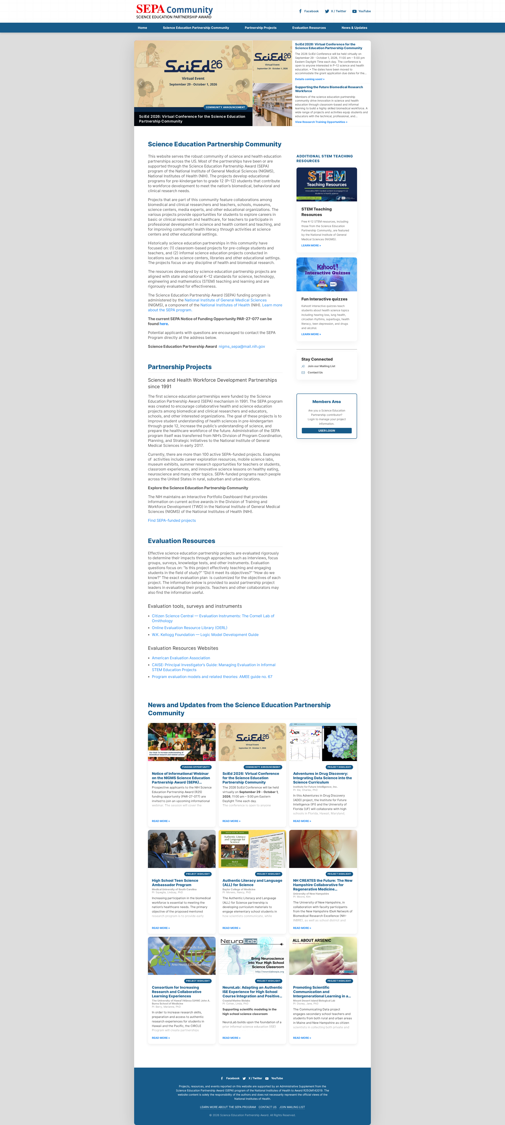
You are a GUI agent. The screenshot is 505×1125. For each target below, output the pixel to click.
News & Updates (354, 28)
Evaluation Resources (309, 28)
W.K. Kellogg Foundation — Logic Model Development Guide (205, 634)
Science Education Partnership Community (196, 28)
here (164, 323)
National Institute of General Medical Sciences (226, 300)
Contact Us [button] (268, 1107)
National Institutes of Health (225, 305)
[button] (141, 83)
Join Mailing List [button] (292, 1107)
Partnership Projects (261, 28)
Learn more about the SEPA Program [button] (228, 1107)
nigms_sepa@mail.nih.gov (242, 346)
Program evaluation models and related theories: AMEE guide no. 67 (212, 676)
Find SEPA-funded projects (172, 520)
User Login (326, 430)
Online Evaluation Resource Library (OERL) (189, 627)
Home (142, 28)
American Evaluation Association (181, 658)
